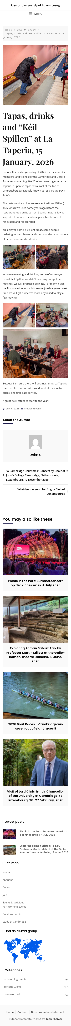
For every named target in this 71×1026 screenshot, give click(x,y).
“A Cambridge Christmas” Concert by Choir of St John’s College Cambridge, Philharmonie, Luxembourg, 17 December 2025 (37, 475)
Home (6, 872)
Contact (7, 887)
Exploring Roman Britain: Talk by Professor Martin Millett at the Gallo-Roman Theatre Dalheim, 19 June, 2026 (35, 654)
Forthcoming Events (14, 906)
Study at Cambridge (14, 921)
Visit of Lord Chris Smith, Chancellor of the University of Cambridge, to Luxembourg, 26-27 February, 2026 (35, 795)
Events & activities (13, 902)
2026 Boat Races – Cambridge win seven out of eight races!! (35, 726)
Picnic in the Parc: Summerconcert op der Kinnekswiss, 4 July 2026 (35, 583)
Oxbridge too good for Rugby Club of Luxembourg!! (41, 491)
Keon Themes (54, 1019)
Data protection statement (47, 1012)
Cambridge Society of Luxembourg (35, 5)
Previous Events (33, 408)
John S (35, 454)
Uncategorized (11, 994)
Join (5, 895)
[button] (35, 13)
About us (8, 880)
